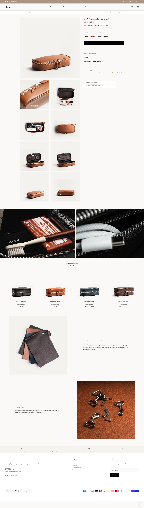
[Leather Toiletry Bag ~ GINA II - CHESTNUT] (106, 35)
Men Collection (51, 7)
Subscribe (114, 475)
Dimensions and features (90, 53)
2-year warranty (76, 469)
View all (72, 265)
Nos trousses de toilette (72, 263)
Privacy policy (136, 494)
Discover (87, 7)
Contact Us (75, 472)
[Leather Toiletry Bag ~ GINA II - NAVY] (99, 35)
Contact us (120, 494)
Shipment (74, 465)
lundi (9, 494)
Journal (94, 7)
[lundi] (9, 7)
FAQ (73, 463)
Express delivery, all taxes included (93, 61)
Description (87, 49)
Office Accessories (76, 7)
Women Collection (63, 7)
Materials (86, 57)
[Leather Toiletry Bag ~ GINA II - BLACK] (86, 35)
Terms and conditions (128, 494)
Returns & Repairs (76, 467)
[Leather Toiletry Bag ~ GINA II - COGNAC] (93, 35)
